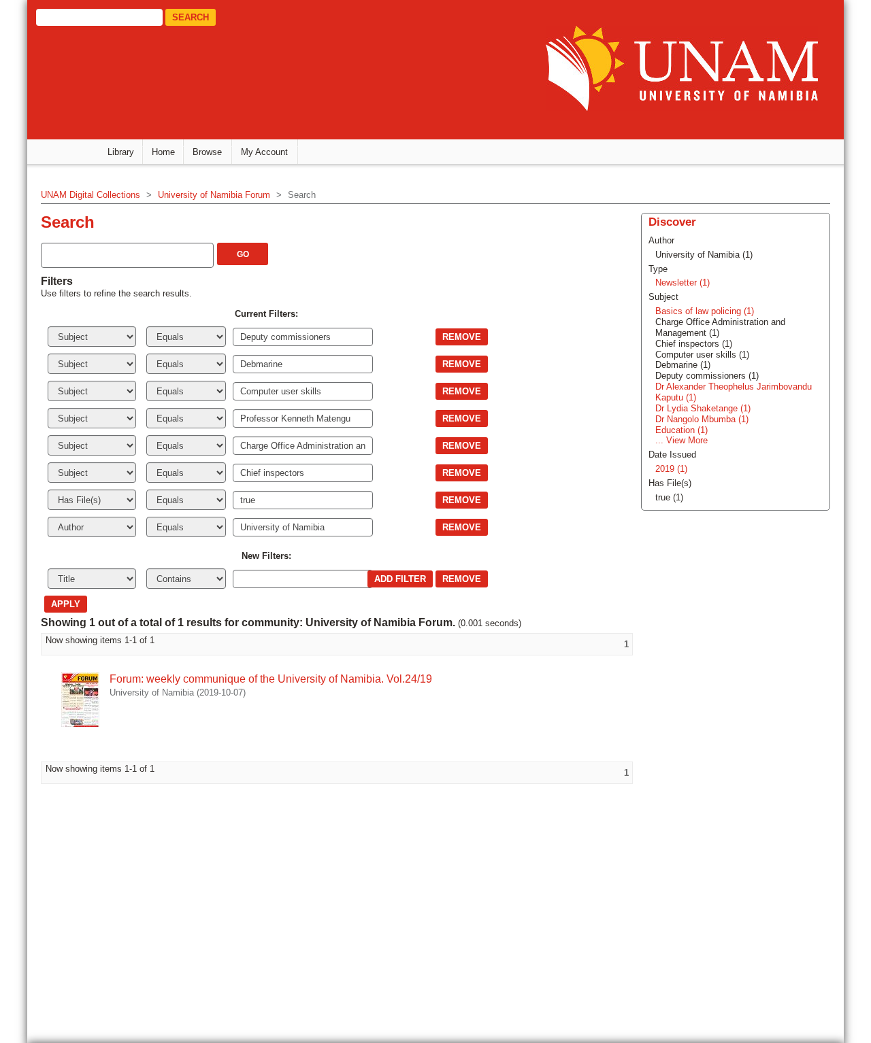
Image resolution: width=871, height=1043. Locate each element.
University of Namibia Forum (214, 195)
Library (121, 152)
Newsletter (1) (682, 282)
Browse (207, 152)
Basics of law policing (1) (704, 311)
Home (163, 152)
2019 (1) (671, 469)
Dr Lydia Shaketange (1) (703, 408)
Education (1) (681, 430)
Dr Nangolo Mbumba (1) (702, 419)
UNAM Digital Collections (90, 195)
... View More (681, 440)
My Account (264, 152)
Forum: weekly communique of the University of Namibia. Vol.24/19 (271, 679)
